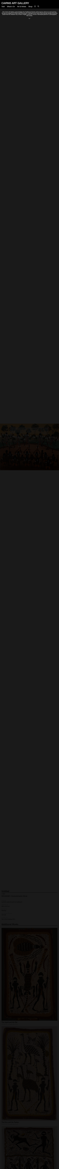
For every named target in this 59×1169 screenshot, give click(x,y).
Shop (30, 7)
